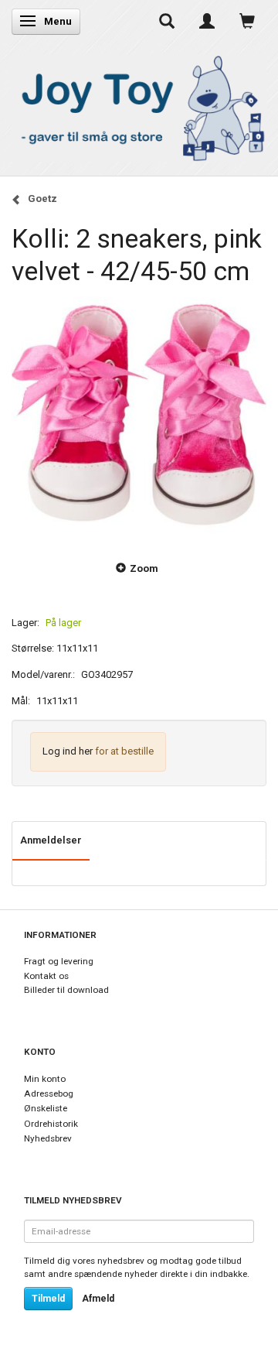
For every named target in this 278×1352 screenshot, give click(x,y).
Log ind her (67, 751)
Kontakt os (46, 975)
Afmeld (98, 1298)
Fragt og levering (58, 961)
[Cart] (247, 21)
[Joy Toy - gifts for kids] (139, 106)
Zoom (144, 568)
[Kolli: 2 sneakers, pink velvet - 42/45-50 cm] (139, 415)
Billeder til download (66, 989)
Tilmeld (48, 1298)
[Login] (207, 21)
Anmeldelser (51, 840)
